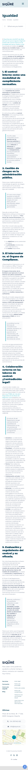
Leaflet (5, 743)
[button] (14, 737)
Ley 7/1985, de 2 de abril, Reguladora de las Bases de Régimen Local (11, 395)
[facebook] (11, 755)
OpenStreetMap (17, 743)
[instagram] (17, 755)
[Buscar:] (14, 26)
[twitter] (14, 755)
